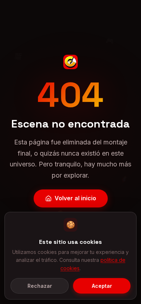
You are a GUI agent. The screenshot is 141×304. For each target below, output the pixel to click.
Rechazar (39, 286)
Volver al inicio (75, 198)
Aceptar (102, 286)
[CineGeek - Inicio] (70, 62)
